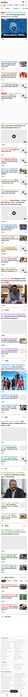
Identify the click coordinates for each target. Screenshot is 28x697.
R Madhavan (16, 654)
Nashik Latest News (18, 667)
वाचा (7, 695)
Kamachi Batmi (4, 649)
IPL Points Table (17, 653)
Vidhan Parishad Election (6, 644)
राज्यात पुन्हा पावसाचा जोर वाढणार (19, 680)
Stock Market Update (5, 643)
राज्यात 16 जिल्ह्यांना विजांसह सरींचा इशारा (7, 678)
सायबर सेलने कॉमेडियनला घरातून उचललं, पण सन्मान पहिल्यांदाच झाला (20, 676)
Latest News (3, 657)
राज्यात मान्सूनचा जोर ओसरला (5, 681)
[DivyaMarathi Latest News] (4, 2)
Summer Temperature (5, 646)
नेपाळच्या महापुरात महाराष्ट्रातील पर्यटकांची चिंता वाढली (7, 676)
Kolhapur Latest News (5, 669)
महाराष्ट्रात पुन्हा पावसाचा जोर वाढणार (19, 688)
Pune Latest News (17, 665)
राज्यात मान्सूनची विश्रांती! (18, 681)
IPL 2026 (2, 654)
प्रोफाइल (21, 695)
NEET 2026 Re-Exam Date (6, 651)
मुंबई (2, 154)
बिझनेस (3, 551)
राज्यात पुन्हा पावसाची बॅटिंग (5, 688)
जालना (3, 79)
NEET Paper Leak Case (18, 643)
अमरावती (9, 580)
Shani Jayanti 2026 (17, 646)
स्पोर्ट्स (3, 69)
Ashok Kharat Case (17, 648)
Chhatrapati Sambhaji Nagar (19, 664)
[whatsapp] (23, 39)
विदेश (3, 39)
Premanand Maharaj (5, 656)
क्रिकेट (3, 176)
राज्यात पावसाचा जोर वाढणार (18, 686)
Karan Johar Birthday (18, 656)
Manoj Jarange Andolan (18, 644)
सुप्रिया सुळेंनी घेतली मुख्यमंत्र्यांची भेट (19, 675)
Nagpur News (3, 667)
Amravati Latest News (18, 669)
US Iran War (3, 640)
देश (2, 90)
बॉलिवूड (3, 335)
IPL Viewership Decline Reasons (7, 641)
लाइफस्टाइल (4, 253)
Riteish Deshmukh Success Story (7, 648)
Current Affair (16, 649)
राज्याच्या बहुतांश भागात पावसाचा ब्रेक (19, 683)
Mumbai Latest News (5, 665)
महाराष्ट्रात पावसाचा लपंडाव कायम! (6, 673)
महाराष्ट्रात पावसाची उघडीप (18, 678)
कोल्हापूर (21, 580)
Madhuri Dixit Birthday (18, 657)
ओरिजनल (3, 144)
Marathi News (3, 653)
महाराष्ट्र (3, 264)
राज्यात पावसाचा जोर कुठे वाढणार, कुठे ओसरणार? (20, 685)
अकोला (3, 580)
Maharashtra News (4, 664)
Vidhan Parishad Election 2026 (20, 641)
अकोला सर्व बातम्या (23, 577)
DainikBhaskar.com (4, 692)
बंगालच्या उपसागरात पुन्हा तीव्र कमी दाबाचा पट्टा (7, 685)
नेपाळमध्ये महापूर (3, 675)
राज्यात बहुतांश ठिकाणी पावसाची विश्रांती (20, 673)
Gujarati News (16, 659)
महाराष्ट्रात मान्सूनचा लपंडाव (5, 686)
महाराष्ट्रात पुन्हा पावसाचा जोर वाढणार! (6, 680)
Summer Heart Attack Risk (19, 651)
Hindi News (3, 659)
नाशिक (3, 165)
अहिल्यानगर (15, 580)
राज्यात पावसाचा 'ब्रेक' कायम (5, 683)
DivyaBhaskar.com (17, 692)
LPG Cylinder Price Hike (18, 640)
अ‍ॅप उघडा (14, 691)
